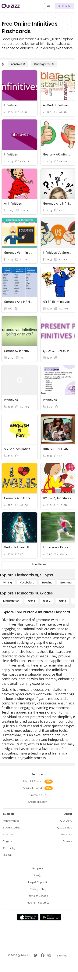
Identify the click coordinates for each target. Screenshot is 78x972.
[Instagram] (49, 955)
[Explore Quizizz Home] (11, 6)
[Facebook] (42, 955)
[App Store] (27, 917)
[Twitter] (36, 955)
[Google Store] (50, 917)
